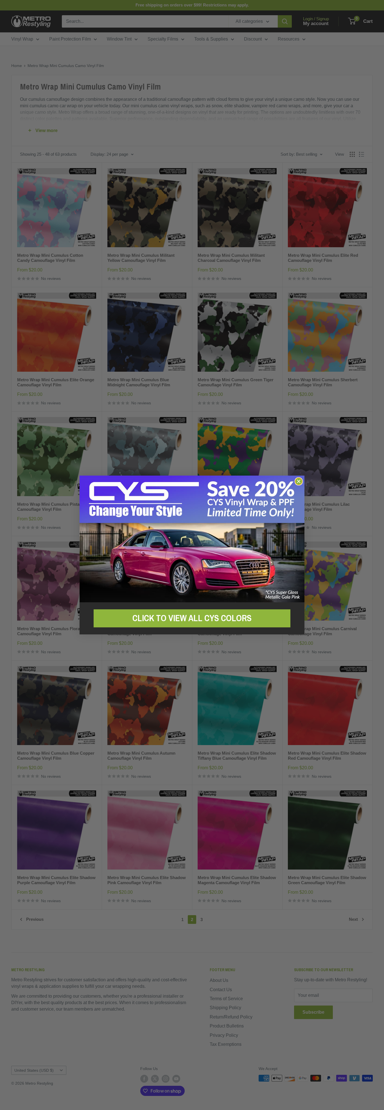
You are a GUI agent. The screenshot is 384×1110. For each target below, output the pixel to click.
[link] (192, 539)
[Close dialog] (298, 481)
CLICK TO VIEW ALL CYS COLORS (192, 618)
